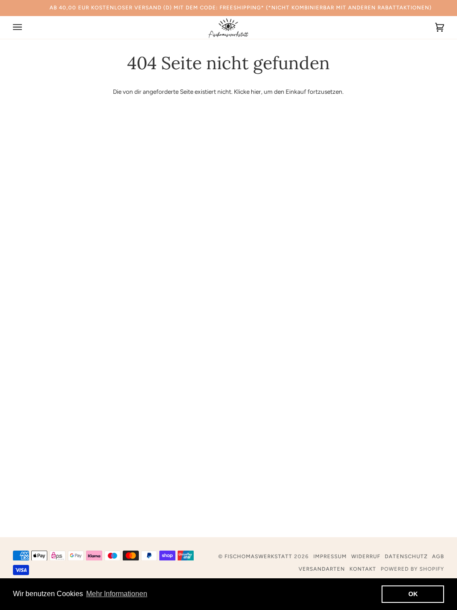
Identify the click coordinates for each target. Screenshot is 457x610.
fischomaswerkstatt (258, 556)
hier (256, 91)
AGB (438, 556)
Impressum (330, 556)
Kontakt (362, 569)
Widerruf (365, 556)
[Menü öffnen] (26, 27)
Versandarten (322, 569)
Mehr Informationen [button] (116, 593)
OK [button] (413, 593)
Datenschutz (406, 556)
